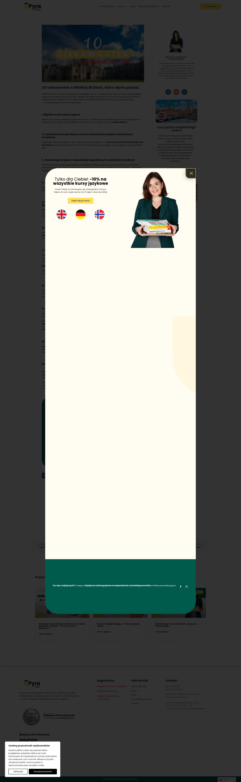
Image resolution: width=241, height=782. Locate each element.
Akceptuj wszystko (43, 771)
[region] (32, 759)
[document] (120, 391)
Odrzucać (18, 771)
